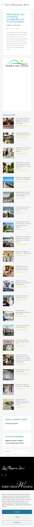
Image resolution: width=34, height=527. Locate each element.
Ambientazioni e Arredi (13, 28)
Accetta (17, 512)
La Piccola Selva (11, 423)
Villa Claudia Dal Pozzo (14, 443)
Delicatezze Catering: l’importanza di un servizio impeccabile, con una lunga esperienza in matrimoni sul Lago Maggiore (23, 358)
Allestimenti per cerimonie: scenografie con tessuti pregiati (16, 18)
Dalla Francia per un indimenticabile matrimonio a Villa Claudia (23, 312)
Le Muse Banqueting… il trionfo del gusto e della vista (22, 342)
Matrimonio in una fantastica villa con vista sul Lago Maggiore (23, 149)
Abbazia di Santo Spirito (14, 440)
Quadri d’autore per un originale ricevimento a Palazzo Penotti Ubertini (22, 268)
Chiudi (17, 517)
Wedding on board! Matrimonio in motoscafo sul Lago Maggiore (23, 282)
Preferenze (17, 522)
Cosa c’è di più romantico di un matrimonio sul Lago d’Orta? (23, 209)
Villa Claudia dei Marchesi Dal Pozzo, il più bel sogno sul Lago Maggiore (23, 194)
